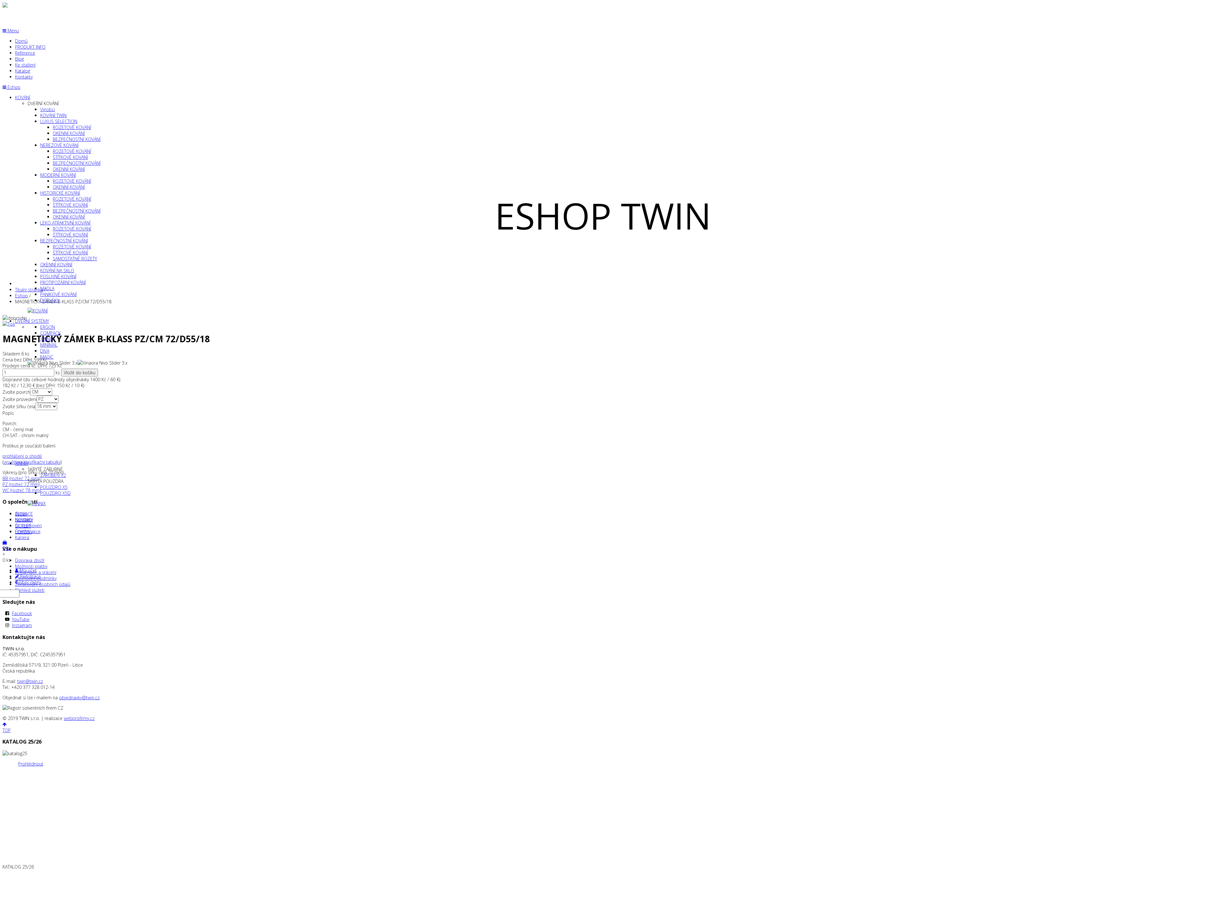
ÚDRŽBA (23, 532)
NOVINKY (24, 520)
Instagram (22, 625)
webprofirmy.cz (79, 718)
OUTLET (23, 526)
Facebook (22, 613)
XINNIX (21, 463)
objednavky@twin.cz (79, 698)
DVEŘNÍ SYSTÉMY (32, 321)
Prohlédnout (30, 764)
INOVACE (24, 514)
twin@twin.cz (30, 681)
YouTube (21, 619)
